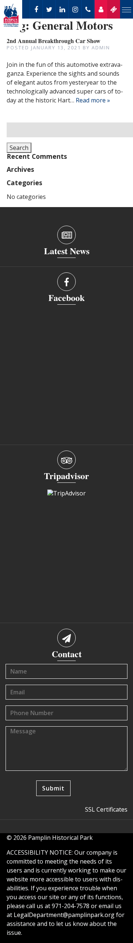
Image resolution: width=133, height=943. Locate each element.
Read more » (93, 100)
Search (19, 148)
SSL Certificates (106, 809)
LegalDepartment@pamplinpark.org (64, 915)
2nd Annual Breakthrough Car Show (53, 40)
